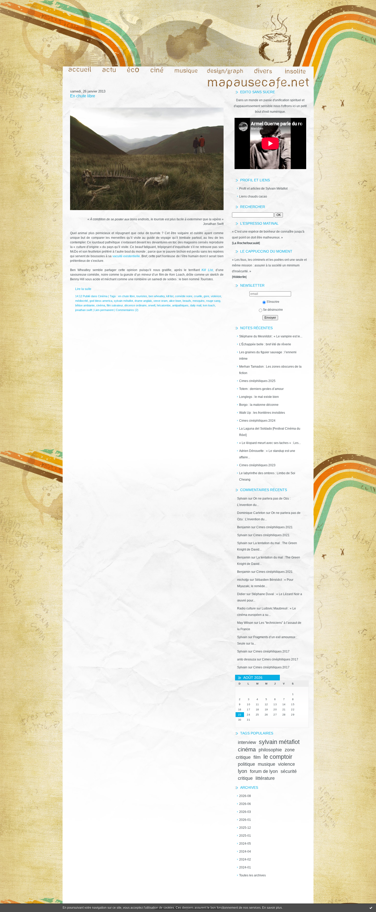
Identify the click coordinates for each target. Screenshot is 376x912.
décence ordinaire (135, 305)
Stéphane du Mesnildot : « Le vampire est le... (270, 336)
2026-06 (245, 804)
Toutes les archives (252, 875)
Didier (241, 594)
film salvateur (115, 305)
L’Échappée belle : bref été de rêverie (265, 344)
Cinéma (102, 296)
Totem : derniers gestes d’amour (261, 389)
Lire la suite (83, 289)
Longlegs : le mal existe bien (259, 397)
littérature (265, 778)
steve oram (160, 300)
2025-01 (245, 835)
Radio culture (246, 608)
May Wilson (245, 623)
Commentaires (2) (127, 310)
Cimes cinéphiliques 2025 (257, 381)
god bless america (101, 300)
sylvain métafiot (279, 742)
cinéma (247, 749)
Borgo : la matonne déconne (259, 405)
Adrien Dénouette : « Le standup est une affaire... (267, 454)
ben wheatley (157, 296)
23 (239, 714)
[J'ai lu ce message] (371, 908)
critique (245, 778)
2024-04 (245, 851)
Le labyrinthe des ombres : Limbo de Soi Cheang (267, 476)
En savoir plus (272, 907)
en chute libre (126, 296)
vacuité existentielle (126, 256)
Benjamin (243, 527)
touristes (141, 296)
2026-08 (245, 796)
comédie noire (183, 296)
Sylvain (242, 498)
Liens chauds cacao (253, 196)
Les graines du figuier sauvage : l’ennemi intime (267, 355)
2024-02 (245, 859)
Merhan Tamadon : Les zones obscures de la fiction (270, 370)
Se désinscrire (273, 310)
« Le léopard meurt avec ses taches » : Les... (270, 443)
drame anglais (143, 300)
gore (206, 296)
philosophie (270, 749)
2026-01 (245, 820)
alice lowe (175, 300)
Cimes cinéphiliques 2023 (257, 465)
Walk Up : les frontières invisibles (262, 412)
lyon (242, 771)
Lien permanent (104, 310)
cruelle (198, 296)
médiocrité (81, 300)
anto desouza (246, 659)
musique (266, 764)
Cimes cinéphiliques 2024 (257, 420)
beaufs (187, 300)
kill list (169, 296)
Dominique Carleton (251, 513)
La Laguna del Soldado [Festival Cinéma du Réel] (269, 432)
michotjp (243, 580)
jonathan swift (83, 310)
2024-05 (245, 843)
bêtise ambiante (85, 305)
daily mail (195, 305)
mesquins (199, 300)
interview (247, 742)
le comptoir (277, 756)
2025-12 (245, 828)
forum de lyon (264, 771)
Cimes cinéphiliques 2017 (271, 651)
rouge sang (213, 300)
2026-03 (245, 812)
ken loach (209, 305)
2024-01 (245, 867)
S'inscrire (273, 302)
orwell (151, 305)
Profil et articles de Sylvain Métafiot (263, 188)
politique (246, 764)
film (257, 757)
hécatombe (164, 305)
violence (286, 764)
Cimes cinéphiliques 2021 (274, 527)
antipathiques (180, 305)
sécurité (289, 771)
